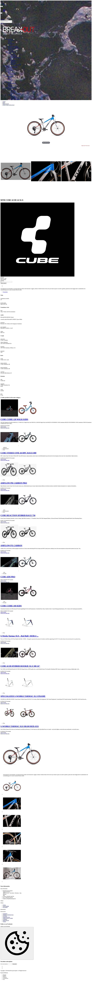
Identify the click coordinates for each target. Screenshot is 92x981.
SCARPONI (10, 49)
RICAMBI (10, 80)
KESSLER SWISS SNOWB (11, 67)
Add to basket (3, 283)
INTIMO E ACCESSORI (16, 57)
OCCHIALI (10, 79)
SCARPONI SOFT (9, 69)
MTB (9, 84)
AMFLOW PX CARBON (11, 545)
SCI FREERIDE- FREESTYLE (14, 48)
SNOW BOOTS (11, 43)
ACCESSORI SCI (9, 39)
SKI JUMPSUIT (14, 60)
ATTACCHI (10, 50)
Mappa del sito (6, 920)
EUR (4, 9)
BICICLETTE (9, 82)
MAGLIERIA (13, 56)
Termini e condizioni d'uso (8, 914)
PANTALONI (13, 55)
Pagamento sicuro (6, 917)
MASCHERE (11, 40)
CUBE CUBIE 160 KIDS (11, 606)
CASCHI (10, 41)
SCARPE (10, 77)
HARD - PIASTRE (12, 73)
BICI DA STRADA (12, 83)
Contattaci (5, 919)
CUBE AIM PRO (8, 577)
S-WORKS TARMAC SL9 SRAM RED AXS (20, 726)
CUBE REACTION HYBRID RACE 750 (18, 515)
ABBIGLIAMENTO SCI (11, 52)
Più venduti (5, 907)
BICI (4, 75)
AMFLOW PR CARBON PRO (14, 483)
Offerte (4, 905)
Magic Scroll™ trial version (85, 145)
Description (5, 291)
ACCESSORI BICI (10, 76)
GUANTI (10, 42)
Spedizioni (5, 913)
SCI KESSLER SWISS (12, 46)
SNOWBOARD (6, 65)
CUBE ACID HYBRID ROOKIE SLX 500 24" (20, 666)
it (3, 3)
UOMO (9, 53)
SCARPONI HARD (10, 70)
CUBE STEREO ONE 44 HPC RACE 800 (18, 453)
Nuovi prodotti (6, 906)
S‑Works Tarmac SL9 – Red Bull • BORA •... (19, 636)
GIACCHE (13, 54)
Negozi (4, 921)
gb (3, 4)
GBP (4, 10)
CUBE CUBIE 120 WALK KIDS (14, 419)
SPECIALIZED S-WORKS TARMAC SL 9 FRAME (23, 696)
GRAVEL (10, 86)
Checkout (2, 19)
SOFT (9, 72)
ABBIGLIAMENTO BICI (11, 87)
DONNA (10, 59)
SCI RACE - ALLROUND (13, 47)
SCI (4, 38)
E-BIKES (10, 85)
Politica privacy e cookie (8, 918)
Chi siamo (5, 915)
